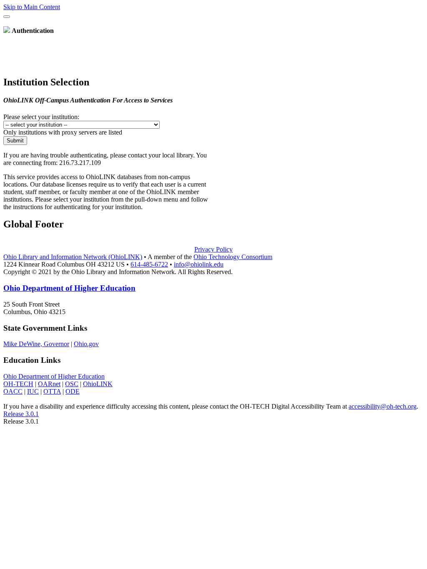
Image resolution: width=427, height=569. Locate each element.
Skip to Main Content (31, 6)
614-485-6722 (149, 264)
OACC (13, 391)
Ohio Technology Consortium (232, 256)
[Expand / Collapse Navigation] (6, 16)
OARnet (49, 383)
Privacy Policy (213, 249)
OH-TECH (18, 383)
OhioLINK (98, 383)
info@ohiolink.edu (199, 264)
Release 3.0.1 (21, 413)
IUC (33, 391)
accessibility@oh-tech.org (383, 406)
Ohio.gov (86, 343)
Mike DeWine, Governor (36, 343)
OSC (71, 383)
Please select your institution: (41, 116)
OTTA (52, 391)
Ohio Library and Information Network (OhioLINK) (72, 256)
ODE (72, 391)
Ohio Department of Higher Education (69, 288)
